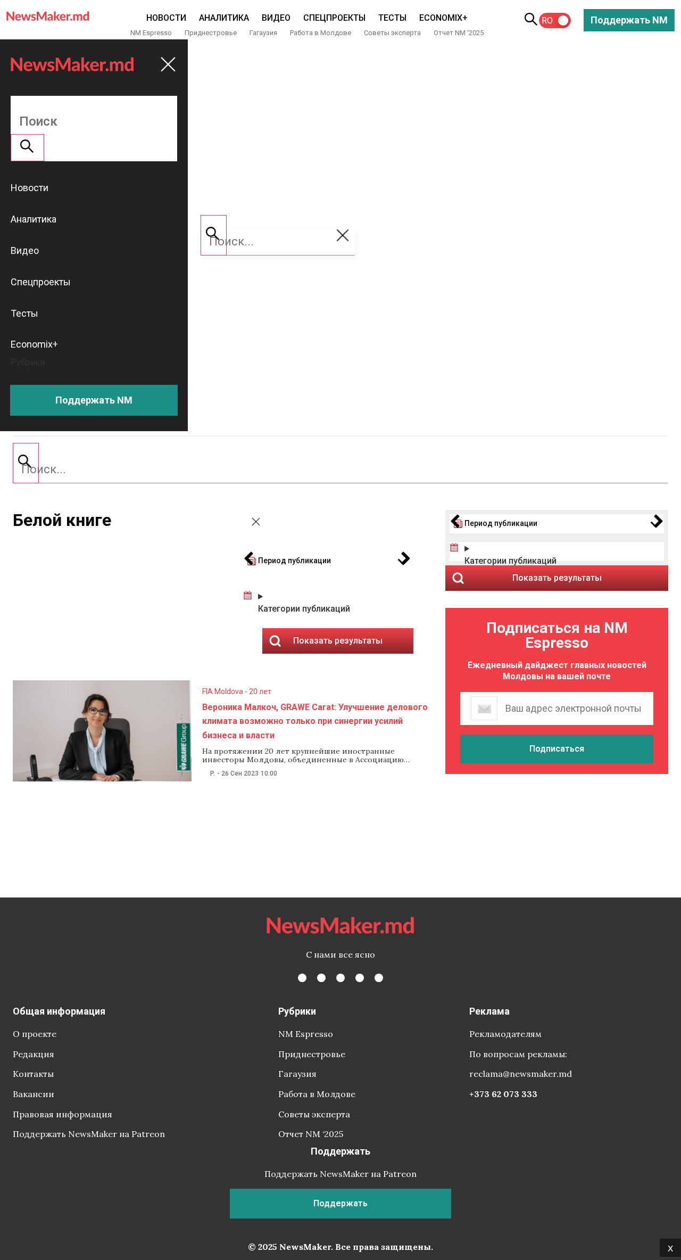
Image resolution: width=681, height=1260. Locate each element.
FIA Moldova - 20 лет (236, 691)
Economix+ (443, 18)
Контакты (33, 1073)
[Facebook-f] (302, 978)
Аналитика (224, 18)
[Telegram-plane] (379, 978)
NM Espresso (151, 33)
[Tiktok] (359, 978)
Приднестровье (211, 33)
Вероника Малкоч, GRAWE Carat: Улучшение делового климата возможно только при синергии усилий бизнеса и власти (315, 721)
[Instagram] (340, 978)
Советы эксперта (392, 33)
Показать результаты (557, 578)
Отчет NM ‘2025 (459, 33)
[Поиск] (26, 463)
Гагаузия (263, 33)
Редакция (33, 1054)
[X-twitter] (321, 978)
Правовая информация (62, 1114)
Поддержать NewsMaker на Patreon (89, 1134)
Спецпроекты (334, 18)
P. (212, 773)
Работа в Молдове (320, 33)
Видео (276, 18)
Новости (166, 18)
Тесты (392, 18)
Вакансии (33, 1094)
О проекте (34, 1033)
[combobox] (340, 469)
